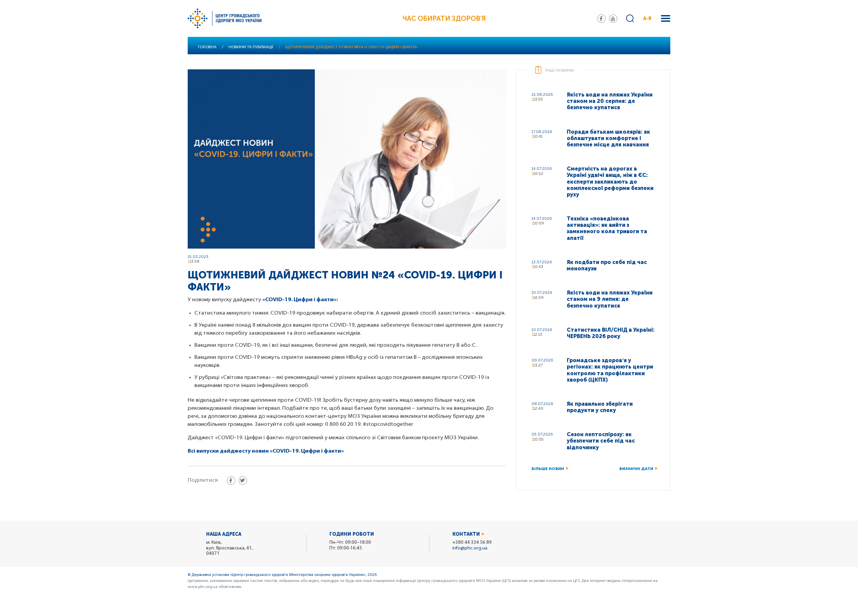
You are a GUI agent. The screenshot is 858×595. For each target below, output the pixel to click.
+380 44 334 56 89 (472, 542)
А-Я (647, 18)
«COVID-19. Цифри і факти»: (300, 300)
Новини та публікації (251, 47)
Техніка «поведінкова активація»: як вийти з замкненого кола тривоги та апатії (607, 228)
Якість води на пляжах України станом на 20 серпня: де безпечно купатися (610, 101)
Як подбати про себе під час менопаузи (607, 265)
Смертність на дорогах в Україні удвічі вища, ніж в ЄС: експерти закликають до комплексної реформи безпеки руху (610, 182)
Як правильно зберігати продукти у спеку (600, 407)
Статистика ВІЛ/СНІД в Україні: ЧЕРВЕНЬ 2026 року (611, 333)
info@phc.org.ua (469, 548)
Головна (207, 47)
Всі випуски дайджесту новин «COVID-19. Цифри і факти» (266, 451)
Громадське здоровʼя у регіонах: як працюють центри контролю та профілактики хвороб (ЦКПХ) (610, 370)
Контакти (466, 534)
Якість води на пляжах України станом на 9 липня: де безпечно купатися (610, 299)
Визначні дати (636, 468)
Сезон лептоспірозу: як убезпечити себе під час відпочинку (601, 440)
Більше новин (548, 468)
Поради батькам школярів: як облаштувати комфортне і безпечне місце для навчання (608, 138)
